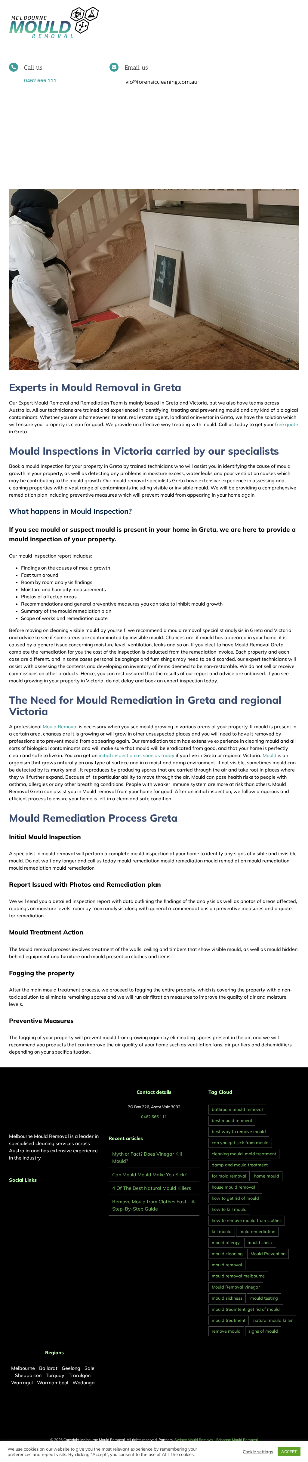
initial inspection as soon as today (136, 755)
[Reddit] (27, 1195)
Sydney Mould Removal (194, 1439)
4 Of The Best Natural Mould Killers (151, 1188)
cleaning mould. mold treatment (244, 1154)
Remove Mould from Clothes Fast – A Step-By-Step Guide (153, 1205)
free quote (286, 424)
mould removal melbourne (238, 1276)
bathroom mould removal (237, 1109)
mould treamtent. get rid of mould (246, 1309)
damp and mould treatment (240, 1165)
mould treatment (228, 1320)
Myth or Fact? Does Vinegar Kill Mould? (147, 1157)
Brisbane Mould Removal (237, 1439)
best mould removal (232, 1120)
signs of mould (263, 1331)
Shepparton (28, 1375)
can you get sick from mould (240, 1142)
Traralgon (80, 1375)
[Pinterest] (19, 1195)
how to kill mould (229, 1209)
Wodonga (83, 1382)
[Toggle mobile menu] (296, 9)
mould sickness (227, 1298)
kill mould (222, 1231)
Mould (269, 755)
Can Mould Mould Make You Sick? (149, 1175)
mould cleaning (227, 1253)
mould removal (227, 1265)
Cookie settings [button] (258, 1451)
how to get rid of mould (235, 1198)
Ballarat (48, 1368)
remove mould (226, 1331)
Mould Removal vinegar (236, 1287)
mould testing (264, 1298)
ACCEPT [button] (289, 1451)
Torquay (55, 1375)
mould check (260, 1242)
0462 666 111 (154, 1116)
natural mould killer (273, 1320)
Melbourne (23, 1368)
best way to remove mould (239, 1131)
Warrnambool (52, 1382)
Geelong (71, 1368)
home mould (266, 1176)
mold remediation (257, 1231)
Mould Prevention (268, 1253)
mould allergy (226, 1242)
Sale (89, 1368)
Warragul (22, 1382)
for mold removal (229, 1176)
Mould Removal (60, 726)
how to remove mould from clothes (247, 1220)
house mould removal (233, 1187)
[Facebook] (11, 1195)
